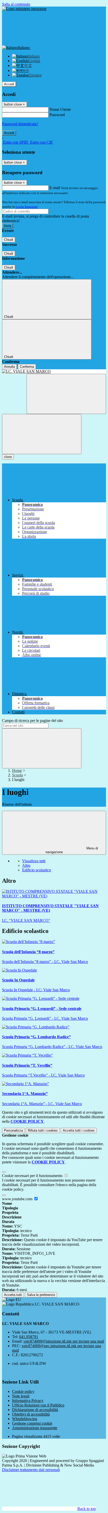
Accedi (9, 84)
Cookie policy (23, 1391)
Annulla (9, 367)
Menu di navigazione (71, 850)
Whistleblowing (24, 1419)
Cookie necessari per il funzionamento (33, 1175)
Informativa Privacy (27, 1400)
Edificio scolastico (36, 870)
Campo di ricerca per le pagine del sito (32, 720)
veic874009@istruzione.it (63, 1341)
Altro (26, 865)
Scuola (17, 775)
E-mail (54, 188)
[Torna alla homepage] (54, 371)
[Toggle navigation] (41, 434)
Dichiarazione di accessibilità (35, 1409)
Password (57, 115)
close (8, 457)
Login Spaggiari (27, 206)
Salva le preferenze (41, 1295)
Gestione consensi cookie (32, 1423)
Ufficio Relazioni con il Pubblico (38, 1405)
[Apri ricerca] (66, 394)
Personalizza (13, 1130)
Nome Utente (60, 109)
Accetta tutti (79, 1130)
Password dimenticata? (20, 124)
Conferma (27, 367)
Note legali (20, 1396)
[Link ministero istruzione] (24, 9)
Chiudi (8, 240)
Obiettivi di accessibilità (31, 1414)
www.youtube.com (17, 1199)
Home (17, 770)
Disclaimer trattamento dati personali (31, 1470)
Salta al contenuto (16, 4)
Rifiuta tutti (43, 1130)
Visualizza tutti (33, 861)
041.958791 (28, 1337)
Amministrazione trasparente (34, 1428)
